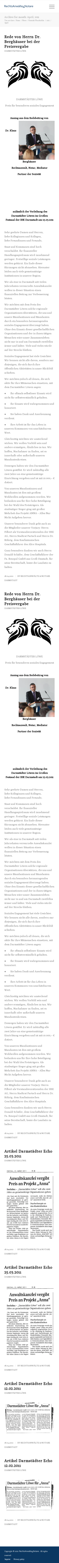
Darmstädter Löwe (15, 51)
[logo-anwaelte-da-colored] (24, 6)
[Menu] (50, 6)
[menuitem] (50, 6)
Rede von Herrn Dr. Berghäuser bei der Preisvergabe (22, 41)
